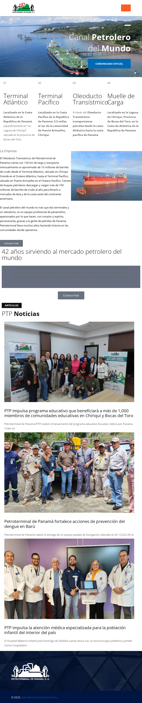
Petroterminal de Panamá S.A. (39, 697)
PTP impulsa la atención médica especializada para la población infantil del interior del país (65, 630)
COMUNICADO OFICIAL (109, 63)
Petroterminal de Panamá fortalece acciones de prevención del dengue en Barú (64, 523)
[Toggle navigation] (126, 7)
